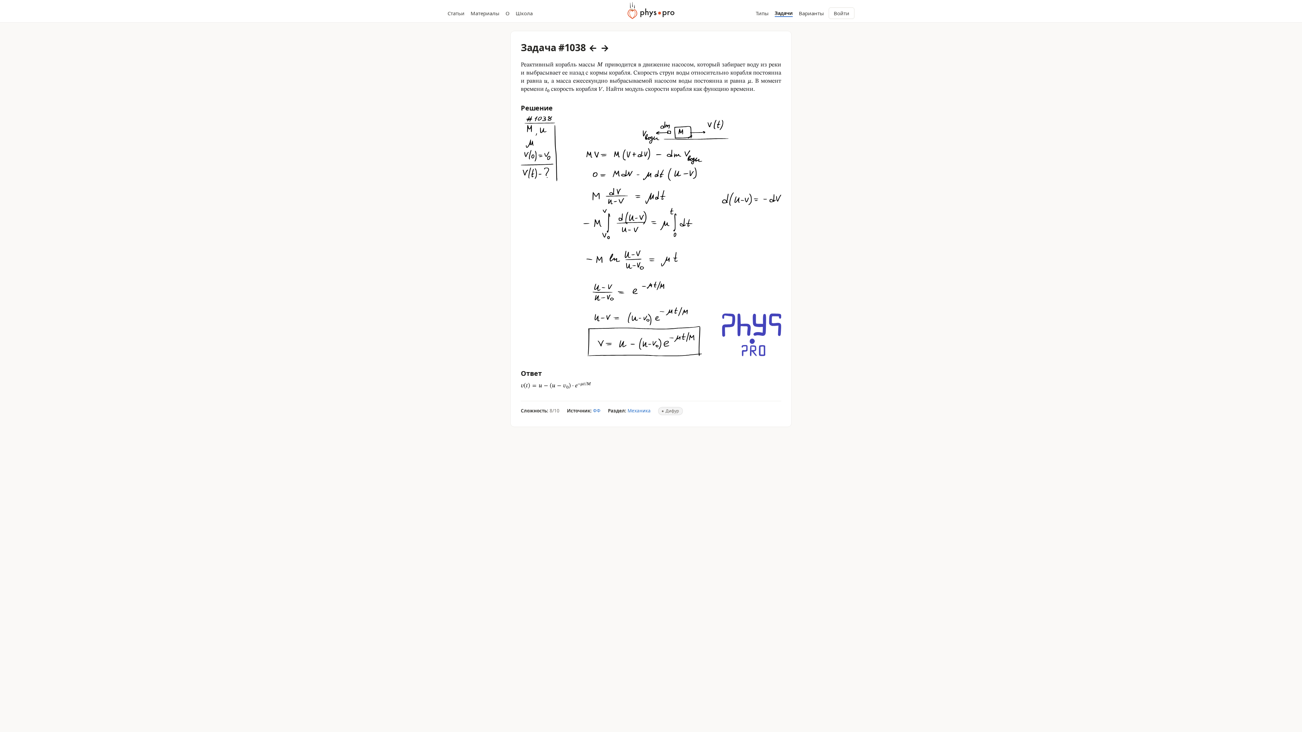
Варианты (811, 13)
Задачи (784, 13)
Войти (841, 13)
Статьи (456, 13)
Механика (639, 411)
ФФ (596, 411)
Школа (524, 13)
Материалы (485, 13)
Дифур (672, 411)
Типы (762, 13)
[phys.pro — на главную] (651, 10)
